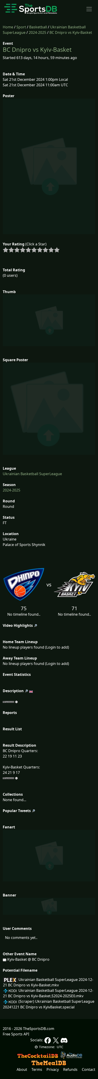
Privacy (52, 1069)
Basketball (38, 27)
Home (8, 27)
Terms (36, 1069)
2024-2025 (37, 32)
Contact (88, 1069)
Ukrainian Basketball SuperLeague (32, 473)
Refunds (70, 1069)
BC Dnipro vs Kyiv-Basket (70, 32)
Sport (21, 27)
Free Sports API (16, 1034)
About (22, 1069)
